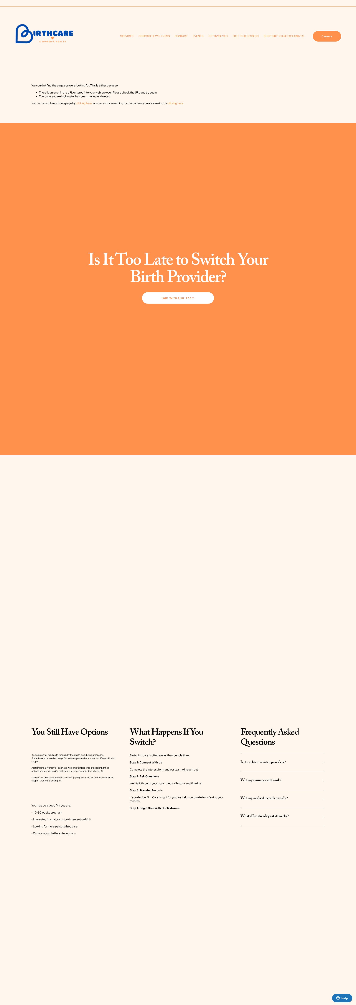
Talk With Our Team (178, 298)
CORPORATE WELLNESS (154, 36)
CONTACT (181, 36)
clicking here (84, 103)
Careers (327, 36)
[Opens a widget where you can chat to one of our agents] (342, 998)
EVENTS (198, 36)
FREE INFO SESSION (246, 36)
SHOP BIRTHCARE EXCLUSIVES (284, 36)
